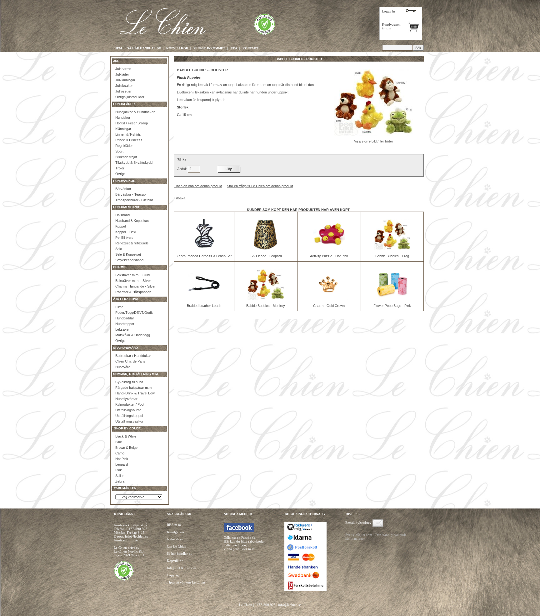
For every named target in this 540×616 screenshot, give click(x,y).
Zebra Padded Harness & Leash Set (204, 256)
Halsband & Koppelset (132, 221)
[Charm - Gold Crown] (329, 299)
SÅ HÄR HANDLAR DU (144, 48)
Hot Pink (121, 459)
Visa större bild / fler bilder (373, 141)
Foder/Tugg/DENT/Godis (134, 312)
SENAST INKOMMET (209, 48)
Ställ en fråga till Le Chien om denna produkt (260, 186)
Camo (119, 453)
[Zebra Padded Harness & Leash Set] (204, 249)
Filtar (119, 307)
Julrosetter (123, 91)
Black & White (125, 436)
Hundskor (122, 117)
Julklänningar (125, 80)
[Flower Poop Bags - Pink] (392, 299)
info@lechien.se (289, 605)
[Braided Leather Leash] (204, 299)
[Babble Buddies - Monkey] (266, 299)
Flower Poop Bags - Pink (392, 306)
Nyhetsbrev (175, 539)
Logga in (389, 11)
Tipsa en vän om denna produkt (198, 186)
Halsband (122, 215)
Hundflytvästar (126, 399)
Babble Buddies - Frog (392, 256)
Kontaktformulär (126, 540)
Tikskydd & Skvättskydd (133, 162)
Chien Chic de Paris (130, 361)
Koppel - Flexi (125, 232)
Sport (119, 151)
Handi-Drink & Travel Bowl (135, 393)
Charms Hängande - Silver (135, 286)
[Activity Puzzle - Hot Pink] (329, 249)
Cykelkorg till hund (129, 382)
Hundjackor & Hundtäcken (135, 112)
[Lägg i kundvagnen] (229, 169)
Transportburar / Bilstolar (134, 200)
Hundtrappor (124, 324)
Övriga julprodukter (129, 97)
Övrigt (120, 174)
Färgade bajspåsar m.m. (133, 387)
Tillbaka (179, 198)
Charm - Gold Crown (329, 306)
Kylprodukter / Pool (129, 404)
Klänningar (123, 129)
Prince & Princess (128, 140)
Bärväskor (123, 189)
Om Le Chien (176, 546)
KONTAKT (250, 48)
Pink (118, 470)
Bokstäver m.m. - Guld (132, 275)
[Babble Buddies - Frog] (392, 249)
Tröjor (119, 168)
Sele (118, 249)
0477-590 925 (137, 529)
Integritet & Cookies (181, 568)
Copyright (174, 575)
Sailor (119, 476)
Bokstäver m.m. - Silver (133, 281)
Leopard (121, 464)
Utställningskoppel (129, 416)
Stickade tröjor (126, 157)
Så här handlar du (179, 553)
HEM (118, 48)
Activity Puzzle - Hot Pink (329, 256)
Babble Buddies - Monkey (265, 306)
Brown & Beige (126, 447)
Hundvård (122, 367)
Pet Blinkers (124, 237)
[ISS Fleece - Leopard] (265, 249)
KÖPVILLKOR (177, 48)
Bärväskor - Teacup (130, 194)
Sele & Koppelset (128, 254)
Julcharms (123, 69)
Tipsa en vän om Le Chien (186, 582)
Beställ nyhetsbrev (358, 522)
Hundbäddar (124, 318)
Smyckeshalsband (129, 260)
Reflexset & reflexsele (131, 243)
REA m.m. (174, 525)
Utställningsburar (128, 410)
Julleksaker (124, 86)
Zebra (119, 481)
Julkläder (122, 74)
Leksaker (122, 329)
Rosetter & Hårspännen (133, 292)
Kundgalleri (175, 532)
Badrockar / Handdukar (133, 356)
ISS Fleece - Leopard (266, 256)
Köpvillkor (175, 561)
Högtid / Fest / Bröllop (131, 123)
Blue (118, 442)
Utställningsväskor (129, 421)
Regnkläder (124, 146)
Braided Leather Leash (204, 306)
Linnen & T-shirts (128, 134)
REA (234, 48)
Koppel (120, 226)
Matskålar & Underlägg (132, 335)
